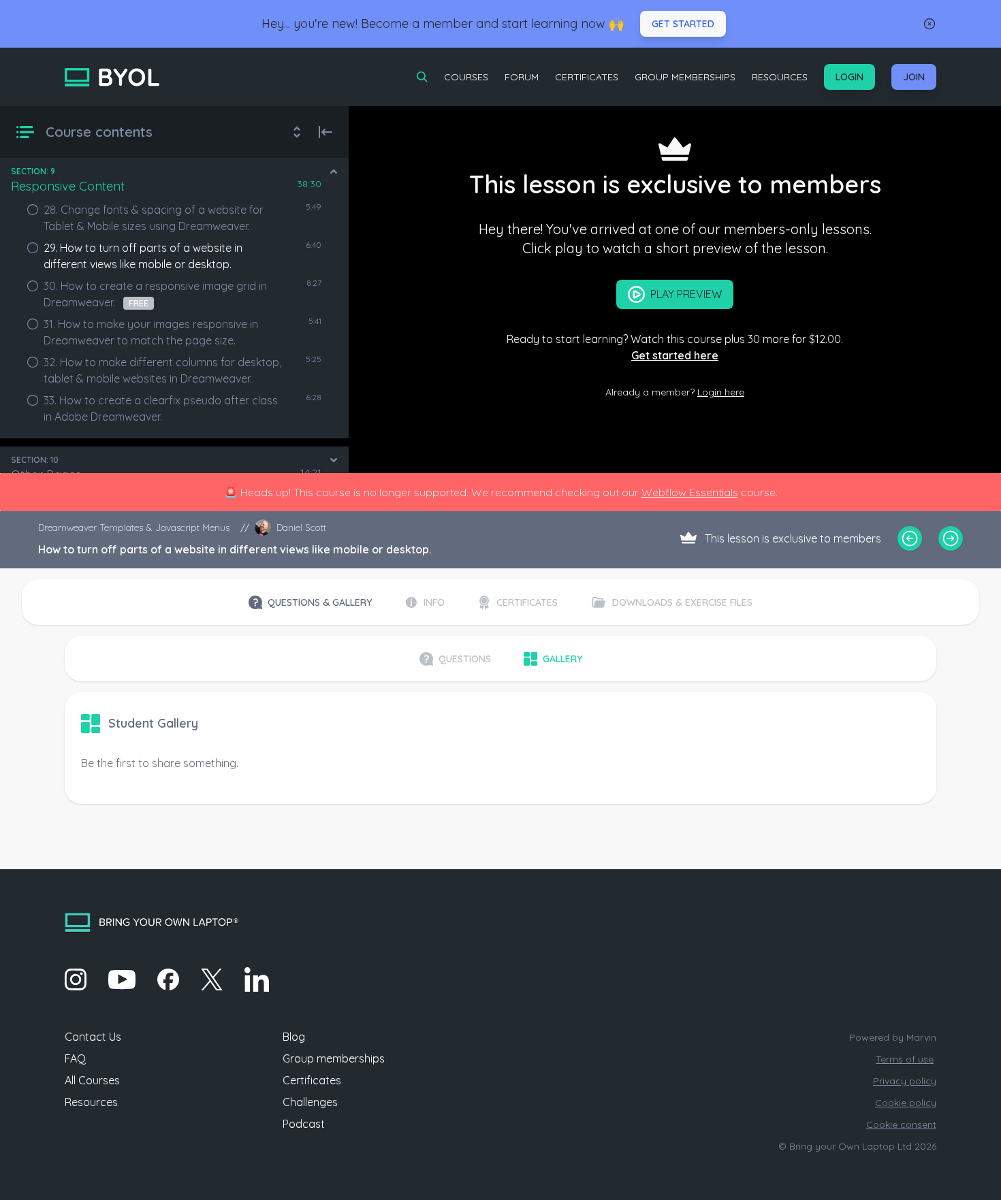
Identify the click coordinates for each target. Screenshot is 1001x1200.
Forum (522, 77)
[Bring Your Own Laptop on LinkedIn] (256, 979)
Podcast (304, 1124)
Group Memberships (685, 77)
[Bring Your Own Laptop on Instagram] (75, 979)
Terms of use (905, 1059)
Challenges (310, 1102)
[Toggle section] (334, 171)
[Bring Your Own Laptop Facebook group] (168, 979)
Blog (294, 1036)
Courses (466, 77)
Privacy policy (904, 1081)
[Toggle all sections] (296, 132)
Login (849, 77)
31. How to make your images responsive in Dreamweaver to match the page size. (151, 332)
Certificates (586, 77)
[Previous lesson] (909, 538)
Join (914, 77)
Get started (683, 24)
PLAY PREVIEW (686, 294)
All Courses (92, 1080)
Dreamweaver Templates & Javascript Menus (133, 527)
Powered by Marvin (892, 1037)
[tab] (310, 602)
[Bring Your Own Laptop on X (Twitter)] (212, 979)
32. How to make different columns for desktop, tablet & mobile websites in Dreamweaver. (162, 370)
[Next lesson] (950, 538)
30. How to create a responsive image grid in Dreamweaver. (155, 294)
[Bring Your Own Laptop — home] (112, 77)
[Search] (422, 76)
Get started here (674, 355)
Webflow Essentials (689, 492)
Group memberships (334, 1058)
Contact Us (93, 1036)
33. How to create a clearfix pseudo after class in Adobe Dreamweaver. (161, 408)
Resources (780, 77)
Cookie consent (901, 1124)
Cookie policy (905, 1103)
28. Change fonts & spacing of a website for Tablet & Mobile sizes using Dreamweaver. (154, 218)
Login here (720, 392)
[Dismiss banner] (929, 24)
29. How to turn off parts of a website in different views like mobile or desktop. (143, 256)
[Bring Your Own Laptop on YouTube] (122, 979)
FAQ (75, 1058)
